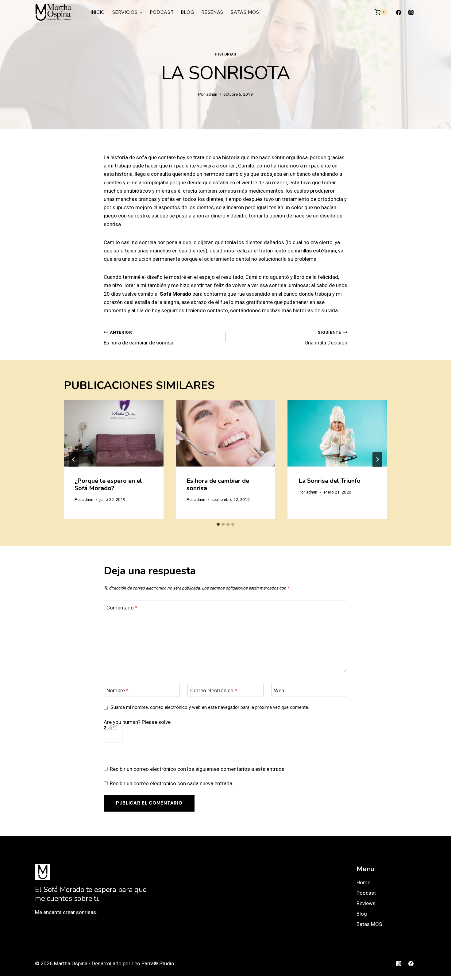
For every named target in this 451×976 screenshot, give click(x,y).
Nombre (117, 690)
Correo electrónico (213, 690)
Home (363, 882)
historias (225, 54)
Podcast (162, 12)
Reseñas (212, 12)
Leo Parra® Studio (153, 963)
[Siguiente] (377, 459)
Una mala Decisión (326, 338)
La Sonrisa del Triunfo (329, 481)
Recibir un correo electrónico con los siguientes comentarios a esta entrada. (198, 769)
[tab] (218, 524)
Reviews (366, 903)
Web (279, 690)
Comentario (121, 608)
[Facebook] (399, 12)
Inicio (98, 12)
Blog (187, 12)
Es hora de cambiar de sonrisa (138, 338)
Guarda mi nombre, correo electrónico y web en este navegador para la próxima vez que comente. (209, 707)
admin (211, 94)
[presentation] (114, 433)
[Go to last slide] (74, 459)
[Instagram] (411, 12)
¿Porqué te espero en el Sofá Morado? (108, 484)
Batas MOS (245, 12)
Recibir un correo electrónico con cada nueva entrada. (171, 783)
